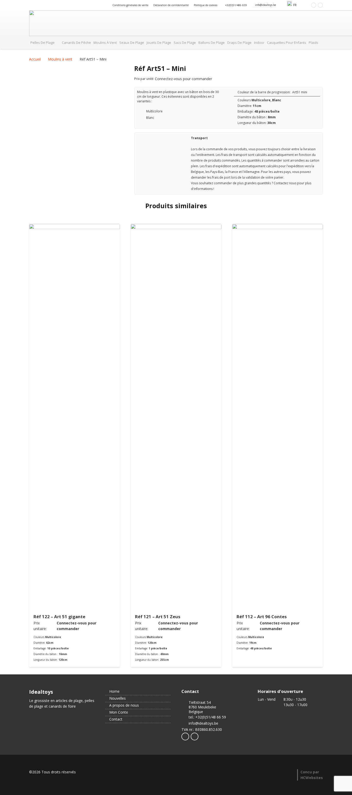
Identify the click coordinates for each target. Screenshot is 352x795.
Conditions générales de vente (130, 5)
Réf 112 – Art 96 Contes (262, 617)
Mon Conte (118, 712)
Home (114, 691)
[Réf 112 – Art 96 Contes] (277, 417)
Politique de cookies (205, 5)
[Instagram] (320, 5)
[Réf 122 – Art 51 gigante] (74, 417)
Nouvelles (117, 698)
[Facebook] (313, 5)
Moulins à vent (60, 59)
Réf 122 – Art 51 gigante (59, 617)
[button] (299, 5)
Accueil (35, 59)
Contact (115, 719)
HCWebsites (311, 777)
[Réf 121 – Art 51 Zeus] (176, 417)
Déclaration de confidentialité (171, 5)
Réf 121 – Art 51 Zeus (157, 617)
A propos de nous (123, 705)
